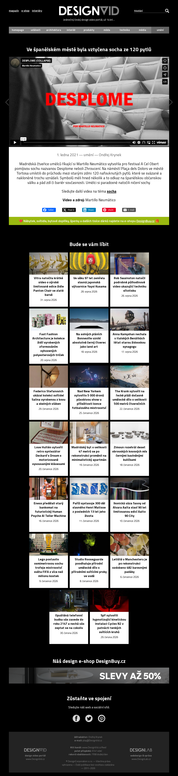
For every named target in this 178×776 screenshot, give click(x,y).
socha (111, 191)
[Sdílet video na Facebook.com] (49, 208)
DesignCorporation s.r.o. (80, 761)
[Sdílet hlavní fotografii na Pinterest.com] (109, 208)
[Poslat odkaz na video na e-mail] (129, 208)
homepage (18, 30)
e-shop (25, 10)
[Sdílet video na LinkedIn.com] (89, 208)
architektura (53, 30)
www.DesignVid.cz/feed (94, 747)
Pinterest (101, 718)
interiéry (37, 10)
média (142, 30)
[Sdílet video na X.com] (69, 208)
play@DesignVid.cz (92, 740)
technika (125, 30)
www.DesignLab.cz (141, 759)
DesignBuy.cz (145, 221)
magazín (14, 10)
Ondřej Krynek (110, 155)
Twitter (89, 718)
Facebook (76, 718)
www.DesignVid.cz (35, 759)
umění (160, 30)
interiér (71, 30)
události (36, 30)
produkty (89, 30)
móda (107, 30)
